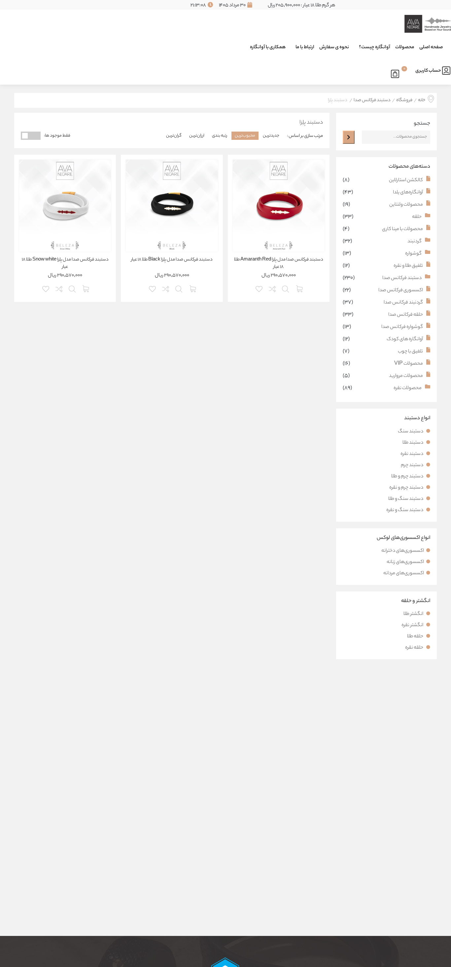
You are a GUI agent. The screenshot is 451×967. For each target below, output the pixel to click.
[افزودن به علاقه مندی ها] (259, 288)
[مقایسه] (273, 288)
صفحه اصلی (431, 48)
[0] (396, 72)
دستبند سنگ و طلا (406, 499)
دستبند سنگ (411, 432)
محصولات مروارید (406, 376)
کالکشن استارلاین (406, 180)
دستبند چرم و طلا (407, 477)
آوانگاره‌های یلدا (408, 193)
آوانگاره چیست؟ (374, 48)
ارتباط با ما (304, 48)
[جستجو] (349, 137)
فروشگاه (404, 100)
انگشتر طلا (413, 614)
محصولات (404, 48)
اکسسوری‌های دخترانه (402, 551)
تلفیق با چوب (410, 352)
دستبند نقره (412, 454)
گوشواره (413, 254)
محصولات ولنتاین (406, 205)
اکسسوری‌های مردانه (403, 574)
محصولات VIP (408, 364)
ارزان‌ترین (196, 135)
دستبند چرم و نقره (406, 488)
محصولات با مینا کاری (402, 229)
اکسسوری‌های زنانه (405, 562)
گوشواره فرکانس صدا (402, 327)
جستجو (422, 123)
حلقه (417, 217)
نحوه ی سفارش (334, 48)
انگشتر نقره (412, 625)
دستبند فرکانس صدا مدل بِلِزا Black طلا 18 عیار (172, 259)
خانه (421, 100)
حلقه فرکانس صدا (405, 315)
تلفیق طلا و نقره (408, 266)
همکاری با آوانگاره (268, 48)
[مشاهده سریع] (286, 288)
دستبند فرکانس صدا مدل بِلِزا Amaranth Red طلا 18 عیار (278, 263)
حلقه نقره (414, 648)
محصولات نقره (408, 388)
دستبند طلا (413, 443)
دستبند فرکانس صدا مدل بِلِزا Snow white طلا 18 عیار (65, 263)
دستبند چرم (412, 465)
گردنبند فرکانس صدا (403, 303)
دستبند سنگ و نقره (405, 510)
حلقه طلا (415, 637)
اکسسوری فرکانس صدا (400, 291)
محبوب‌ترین (245, 135)
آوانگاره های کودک (405, 339)
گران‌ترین (174, 135)
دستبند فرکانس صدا (372, 100)
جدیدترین (271, 135)
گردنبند (414, 242)
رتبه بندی (219, 135)
